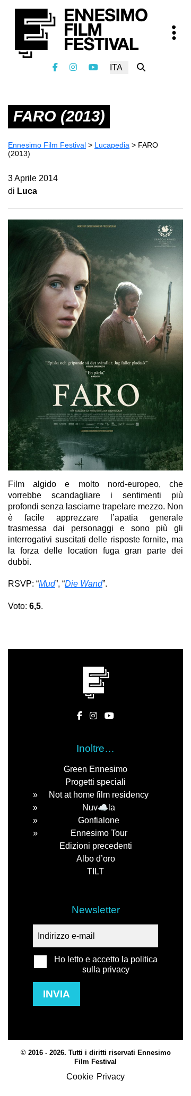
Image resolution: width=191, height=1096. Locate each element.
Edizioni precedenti (95, 845)
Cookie (79, 1076)
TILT (95, 871)
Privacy (111, 1076)
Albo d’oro (95, 858)
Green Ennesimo (95, 769)
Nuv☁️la (98, 807)
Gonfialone (98, 820)
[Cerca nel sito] (141, 67)
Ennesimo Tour (99, 833)
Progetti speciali (95, 781)
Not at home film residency (99, 794)
